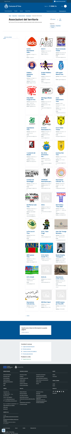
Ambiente (21, 376)
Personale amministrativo (8, 381)
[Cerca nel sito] (65, 6)
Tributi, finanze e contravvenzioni (42, 380)
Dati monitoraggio (6, 428)
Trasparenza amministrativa (51, 11)
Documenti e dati (6, 376)
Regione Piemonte (7, 1)
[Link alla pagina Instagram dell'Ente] (55, 391)
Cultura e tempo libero (24, 385)
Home (10, 15)
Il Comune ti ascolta (23, 404)
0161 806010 (9, 397)
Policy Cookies (6, 432)
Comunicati (55, 376)
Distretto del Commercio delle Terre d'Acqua (27, 399)
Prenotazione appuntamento (41, 401)
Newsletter (55, 393)
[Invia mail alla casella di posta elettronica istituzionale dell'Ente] (10, 399)
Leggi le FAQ (38, 398)
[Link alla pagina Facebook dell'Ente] (53, 391)
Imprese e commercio (40, 376)
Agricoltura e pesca (23, 374)
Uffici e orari (5, 407)
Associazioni (28, 15)
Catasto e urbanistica (24, 383)
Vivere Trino (27, 11)
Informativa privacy (39, 391)
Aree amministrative (7, 374)
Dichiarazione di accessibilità (41, 395)
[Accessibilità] (3, 430)
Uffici (4, 385)
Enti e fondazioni (6, 378)
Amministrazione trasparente (41, 397)
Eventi (54, 385)
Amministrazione (8, 11)
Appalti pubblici (22, 380)
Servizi (21, 11)
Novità (15, 11)
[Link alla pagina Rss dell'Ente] (63, 391)
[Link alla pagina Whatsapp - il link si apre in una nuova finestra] (54, 6)
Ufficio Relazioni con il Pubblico (9, 405)
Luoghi (54, 384)
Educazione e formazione (40, 374)
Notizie (54, 374)
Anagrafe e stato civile (24, 378)
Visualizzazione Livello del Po (25, 402)
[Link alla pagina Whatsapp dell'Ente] (61, 391)
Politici (4, 383)
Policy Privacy (11, 432)
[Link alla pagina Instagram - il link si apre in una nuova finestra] (50, 6)
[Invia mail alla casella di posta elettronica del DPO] (10, 416)
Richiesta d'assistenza (40, 402)
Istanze (37, 383)
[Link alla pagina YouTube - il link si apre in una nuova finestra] (53, 6)
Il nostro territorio (21, 15)
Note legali (38, 393)
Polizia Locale (38, 381)
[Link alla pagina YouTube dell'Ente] (59, 391)
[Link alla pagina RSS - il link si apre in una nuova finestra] (56, 6)
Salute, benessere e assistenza (41, 378)
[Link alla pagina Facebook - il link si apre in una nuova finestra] (49, 6)
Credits (24, 428)
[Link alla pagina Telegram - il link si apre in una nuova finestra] (52, 6)
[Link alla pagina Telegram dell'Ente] (57, 391)
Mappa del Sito (33, 428)
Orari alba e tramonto (24, 395)
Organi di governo (6, 380)
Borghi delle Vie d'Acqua (24, 397)
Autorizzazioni (22, 381)
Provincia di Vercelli (23, 393)
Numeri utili (5, 409)
